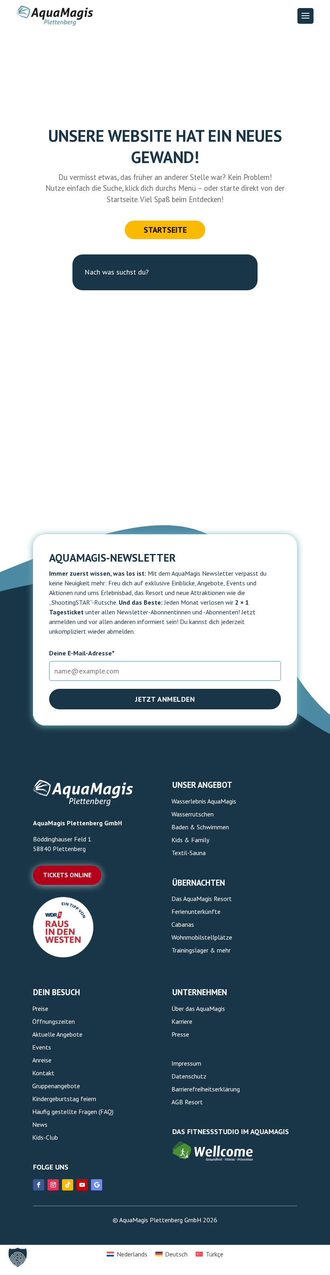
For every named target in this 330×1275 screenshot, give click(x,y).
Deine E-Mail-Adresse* (82, 653)
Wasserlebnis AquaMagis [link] (203, 801)
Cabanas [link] (182, 924)
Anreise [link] (42, 1060)
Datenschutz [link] (188, 1076)
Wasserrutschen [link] (192, 814)
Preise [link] (40, 1008)
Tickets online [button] (67, 875)
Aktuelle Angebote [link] (57, 1034)
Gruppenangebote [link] (56, 1086)
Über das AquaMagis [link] (198, 1008)
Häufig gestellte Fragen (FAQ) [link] (72, 1112)
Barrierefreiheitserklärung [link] (205, 1089)
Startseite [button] (165, 230)
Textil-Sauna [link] (188, 853)
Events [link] (41, 1047)
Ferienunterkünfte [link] (196, 911)
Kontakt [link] (43, 1073)
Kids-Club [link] (45, 1137)
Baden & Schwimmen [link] (200, 827)
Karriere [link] (181, 1021)
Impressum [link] (186, 1063)
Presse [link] (180, 1034)
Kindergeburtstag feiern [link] (64, 1099)
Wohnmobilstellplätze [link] (201, 937)
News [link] (39, 1124)
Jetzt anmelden (165, 699)
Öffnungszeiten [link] (53, 1021)
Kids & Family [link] (190, 840)
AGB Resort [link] (187, 1102)
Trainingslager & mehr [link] (201, 950)
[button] (305, 16)
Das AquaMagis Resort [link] (201, 899)
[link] (63, 955)
